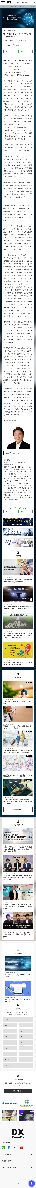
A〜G (7, 1054)
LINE (4, 1147)
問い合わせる (18, 1091)
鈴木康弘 (16, 45)
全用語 (7, 1019)
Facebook (10, 1147)
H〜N (22, 1054)
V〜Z (22, 1059)
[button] (6, 51)
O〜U (7, 1059)
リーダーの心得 (20, 40)
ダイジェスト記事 (9, 40)
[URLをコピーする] (29, 51)
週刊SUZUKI (8, 45)
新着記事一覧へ (18, 809)
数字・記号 (8, 1065)
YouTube (22, 1147)
